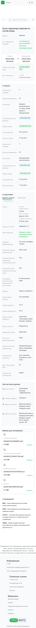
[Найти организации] (18, 620)
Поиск (8, 2)
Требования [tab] (21, 198)
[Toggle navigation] (3, 2)
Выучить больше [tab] (8, 198)
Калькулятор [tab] (8, 201)
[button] (30, 2)
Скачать (30, 445)
